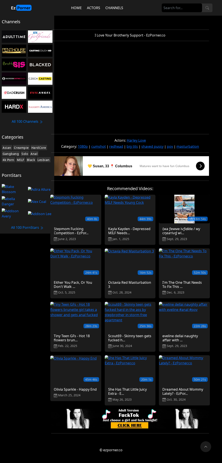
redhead (116, 146)
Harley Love (136, 140)
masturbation (187, 146)
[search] (207, 8)
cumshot (98, 146)
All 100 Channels (25, 121)
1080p (83, 146)
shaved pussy (152, 146)
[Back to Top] (205, 446)
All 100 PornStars (25, 227)
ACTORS (93, 7)
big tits (132, 146)
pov (170, 146)
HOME (76, 7)
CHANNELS (114, 7)
